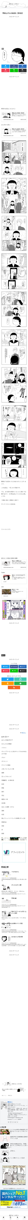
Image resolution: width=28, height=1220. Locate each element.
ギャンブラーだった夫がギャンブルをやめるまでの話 (14, 752)
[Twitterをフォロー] (7, 679)
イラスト (4, 747)
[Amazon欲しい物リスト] (7, 683)
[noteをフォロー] (20, 679)
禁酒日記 (4, 822)
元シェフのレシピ (7, 776)
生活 (3, 814)
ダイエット (5, 761)
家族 (3, 788)
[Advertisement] (14, 32)
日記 (3, 795)
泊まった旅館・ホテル (8, 807)
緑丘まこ (10, 1102)
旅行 (3, 791)
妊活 (3, 784)
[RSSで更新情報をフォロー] (14, 687)
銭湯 (3, 833)
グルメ (3, 757)
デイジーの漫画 (6, 765)
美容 (3, 826)
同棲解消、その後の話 (8, 780)
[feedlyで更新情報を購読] (20, 683)
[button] (25, 560)
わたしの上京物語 (7, 744)
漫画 (4, 655)
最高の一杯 (5, 799)
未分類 (3, 803)
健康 (3, 772)
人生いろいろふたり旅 (8, 769)
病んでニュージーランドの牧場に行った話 (13, 818)
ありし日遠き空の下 (7, 740)
